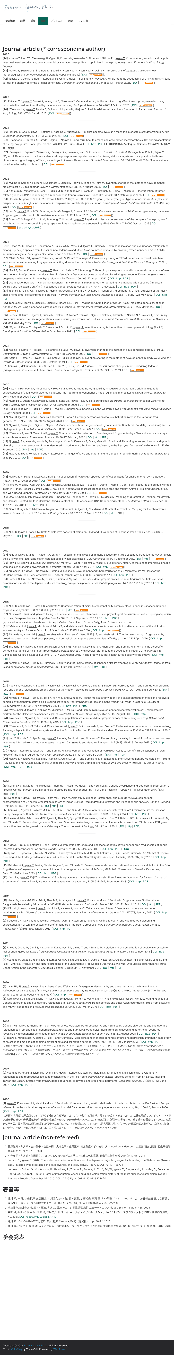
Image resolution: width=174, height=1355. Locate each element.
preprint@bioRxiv (29, 227)
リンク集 (83, 20)
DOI (84, 74)
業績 (43, 20)
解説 (85, 705)
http (93, 144)
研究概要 (10, 20)
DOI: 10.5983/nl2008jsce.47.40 (37, 1216)
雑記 (70, 20)
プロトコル (57, 20)
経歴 (22, 20)
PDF (100, 144)
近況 (33, 20)
